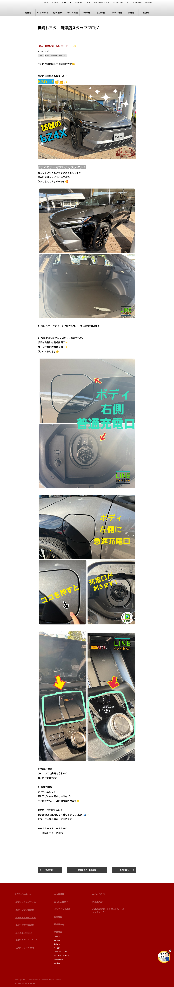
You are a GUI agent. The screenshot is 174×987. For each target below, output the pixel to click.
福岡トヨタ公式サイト (82, 2)
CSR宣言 (57, 948)
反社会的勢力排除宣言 (61, 955)
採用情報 (55, 2)
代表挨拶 (57, 936)
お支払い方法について (121, 2)
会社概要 (57, 940)
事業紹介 (57, 944)
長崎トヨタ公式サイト (101, 2)
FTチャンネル (66, 2)
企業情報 (45, 2)
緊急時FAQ (149, 2)
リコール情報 (137, 2)
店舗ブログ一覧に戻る (87, 870)
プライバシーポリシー (61, 952)
